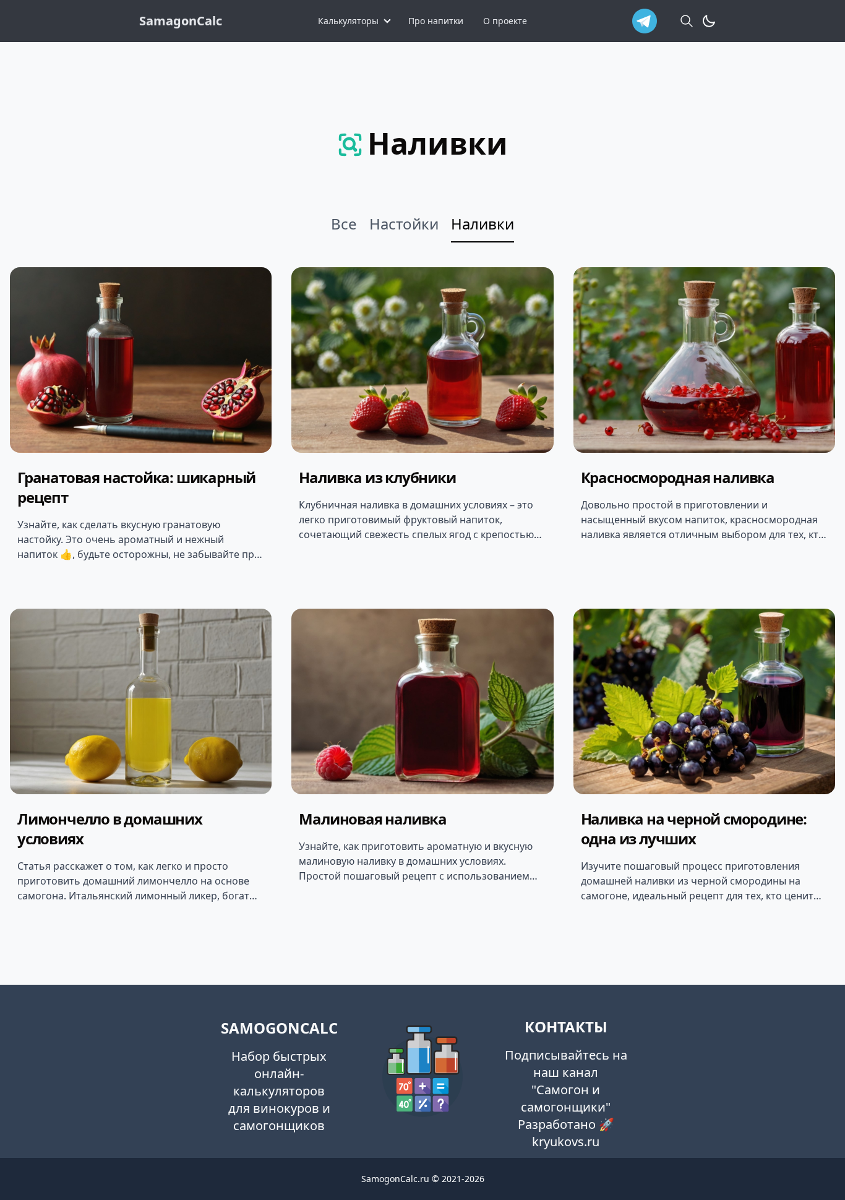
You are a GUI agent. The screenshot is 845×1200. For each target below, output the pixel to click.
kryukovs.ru (565, 1141)
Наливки (482, 223)
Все (344, 223)
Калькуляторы (348, 21)
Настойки (404, 223)
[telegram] (644, 21)
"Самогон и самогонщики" (566, 1098)
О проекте (505, 21)
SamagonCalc (180, 20)
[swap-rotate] (708, 21)
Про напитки (435, 21)
